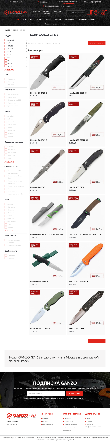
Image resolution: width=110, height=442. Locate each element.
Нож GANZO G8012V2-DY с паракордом (85, 234)
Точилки (58, 19)
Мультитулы (27, 19)
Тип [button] (6, 75)
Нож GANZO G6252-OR (78, 281)
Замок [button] (7, 112)
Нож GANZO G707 (37, 187)
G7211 (10, 66)
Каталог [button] (36, 11)
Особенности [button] (11, 251)
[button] (68, 2)
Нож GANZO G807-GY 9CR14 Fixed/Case (46, 234)
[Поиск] (68, 12)
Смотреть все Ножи (96, 43)
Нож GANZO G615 (76, 329)
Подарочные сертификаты (55, 24)
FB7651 (10, 46)
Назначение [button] (10, 90)
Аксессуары (69, 19)
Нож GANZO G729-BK (39, 140)
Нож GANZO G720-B (38, 93)
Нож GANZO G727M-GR (40, 329)
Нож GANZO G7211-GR (78, 140)
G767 (9, 57)
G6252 (10, 63)
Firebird (10, 49)
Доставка (45, 418)
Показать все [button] (9, 70)
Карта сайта (68, 421)
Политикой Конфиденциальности (55, 398)
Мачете (39, 19)
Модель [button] (8, 36)
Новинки (57, 11)
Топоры (48, 19)
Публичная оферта (70, 424)
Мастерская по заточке (86, 19)
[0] (103, 12)
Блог (88, 418)
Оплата (44, 421)
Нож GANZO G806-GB (39, 281)
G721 (9, 54)
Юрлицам (47, 11)
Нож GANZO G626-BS (78, 93)
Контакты (47, 14)
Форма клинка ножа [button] (14, 142)
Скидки (89, 421)
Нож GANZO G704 (76, 187)
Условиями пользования (74, 398)
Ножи (17, 19)
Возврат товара (47, 424)
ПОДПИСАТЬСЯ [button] (74, 393)
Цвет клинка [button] (10, 236)
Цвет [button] (7, 200)
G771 (9, 60)
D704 (9, 43)
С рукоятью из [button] (11, 167)
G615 (9, 52)
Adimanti (11, 40)
